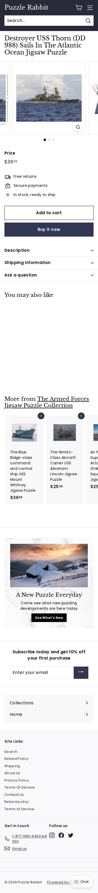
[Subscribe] (81, 673)
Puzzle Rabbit (26, 7)
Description (17, 250)
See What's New (49, 617)
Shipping (12, 765)
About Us (12, 773)
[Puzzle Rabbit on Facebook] (61, 835)
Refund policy (16, 801)
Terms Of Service (19, 787)
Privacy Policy (16, 780)
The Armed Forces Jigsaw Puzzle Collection (46, 402)
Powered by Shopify (65, 882)
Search (10, 751)
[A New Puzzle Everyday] (49, 565)
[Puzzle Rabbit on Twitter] (70, 835)
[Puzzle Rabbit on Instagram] (52, 835)
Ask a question (20, 275)
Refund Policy (16, 758)
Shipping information (27, 262)
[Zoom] (78, 127)
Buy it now (49, 229)
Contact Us (14, 794)
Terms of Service (19, 808)
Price (9, 153)
